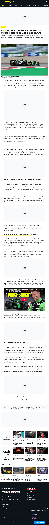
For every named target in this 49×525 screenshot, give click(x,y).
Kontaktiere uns (5, 510)
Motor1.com (29, 493)
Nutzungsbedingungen (12, 521)
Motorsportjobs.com (31, 495)
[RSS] (17, 499)
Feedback (3, 506)
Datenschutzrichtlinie (29, 521)
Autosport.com (30, 497)
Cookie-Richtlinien (20, 521)
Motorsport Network (20, 522)
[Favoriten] (46, 40)
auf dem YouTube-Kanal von (18, 368)
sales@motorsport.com (6, 512)
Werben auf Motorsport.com (7, 508)
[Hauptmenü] (2, 2)
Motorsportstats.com (31, 499)
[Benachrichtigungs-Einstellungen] (26, 400)
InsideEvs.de (29, 491)
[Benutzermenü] (46, 2)
